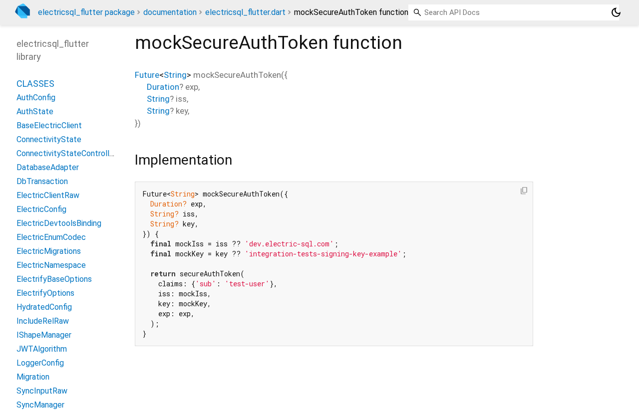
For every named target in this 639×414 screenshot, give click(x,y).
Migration (32, 377)
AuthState (34, 111)
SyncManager (40, 405)
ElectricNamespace (51, 265)
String (175, 75)
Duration (163, 87)
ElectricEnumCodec (51, 237)
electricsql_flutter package (86, 12)
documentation (170, 12)
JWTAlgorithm (41, 349)
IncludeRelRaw (42, 321)
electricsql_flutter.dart (245, 12)
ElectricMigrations (48, 251)
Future (147, 75)
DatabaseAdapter (47, 167)
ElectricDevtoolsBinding (58, 223)
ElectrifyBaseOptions (54, 279)
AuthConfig (35, 97)
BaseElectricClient (49, 125)
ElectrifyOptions (45, 293)
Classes (35, 83)
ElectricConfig (41, 209)
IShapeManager (43, 335)
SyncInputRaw (41, 391)
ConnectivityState (48, 139)
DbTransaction (42, 181)
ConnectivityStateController (66, 153)
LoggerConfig (40, 363)
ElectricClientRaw (47, 195)
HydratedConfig (44, 307)
